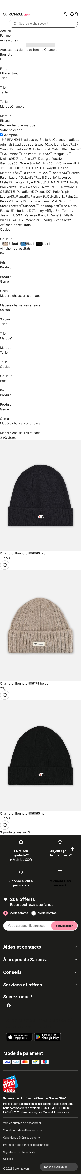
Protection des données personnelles (26, 1144)
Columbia (10, 154)
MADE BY (58, 182)
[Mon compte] (66, 14)
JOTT (4, 168)
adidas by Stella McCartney (44, 140)
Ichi (45, 163)
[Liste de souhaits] (4, 565)
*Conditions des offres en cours (22, 1130)
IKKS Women (64, 163)
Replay (5, 201)
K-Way (48, 168)
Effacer (5, 121)
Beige (12, 244)
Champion (10, 135)
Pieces (40, 192)
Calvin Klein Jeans (65, 149)
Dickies (5, 159)
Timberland (20, 211)
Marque (13, 106)
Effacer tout (9, 73)
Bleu (29, 244)
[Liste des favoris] (72, 14)
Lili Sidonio (48, 177)
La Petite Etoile (33, 173)
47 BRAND (10, 140)
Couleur (6, 229)
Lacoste (57, 173)
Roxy (19, 201)
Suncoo (28, 206)
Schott (64, 201)
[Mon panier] (77, 14)
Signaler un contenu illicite (19, 1152)
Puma (21, 196)
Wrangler (32, 220)
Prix (3, 253)
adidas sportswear (31, 144)
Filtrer (4, 59)
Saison (5, 310)
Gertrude (6, 163)
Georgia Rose (49, 159)
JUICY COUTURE (27, 168)
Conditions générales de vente (22, 1137)
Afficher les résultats (15, 225)
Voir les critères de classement (22, 1123)
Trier (3, 78)
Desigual (58, 154)
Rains (69, 196)
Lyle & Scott (36, 182)
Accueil (5, 31)
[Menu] (5, 24)
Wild (3, 220)
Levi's (29, 177)
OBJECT (6, 192)
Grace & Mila (29, 163)
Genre (4, 281)
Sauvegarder (64, 925)
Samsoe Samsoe (41, 201)
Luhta (18, 182)
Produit (5, 267)
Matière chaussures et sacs (20, 296)
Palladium (24, 192)
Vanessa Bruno (36, 215)
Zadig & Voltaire (55, 220)
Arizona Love (60, 144)
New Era (48, 187)
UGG (16, 215)
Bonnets (6, 54)
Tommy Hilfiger (44, 211)
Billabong (40, 149)
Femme (5, 35)
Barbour (21, 149)
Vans (54, 215)
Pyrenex (36, 196)
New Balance (28, 187)
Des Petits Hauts (33, 154)
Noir (45, 244)
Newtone (68, 187)
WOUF (17, 220)
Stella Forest (9, 206)
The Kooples (48, 206)
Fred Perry (24, 159)
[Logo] (16, 14)
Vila (66, 215)
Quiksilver (54, 196)
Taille (4, 92)
